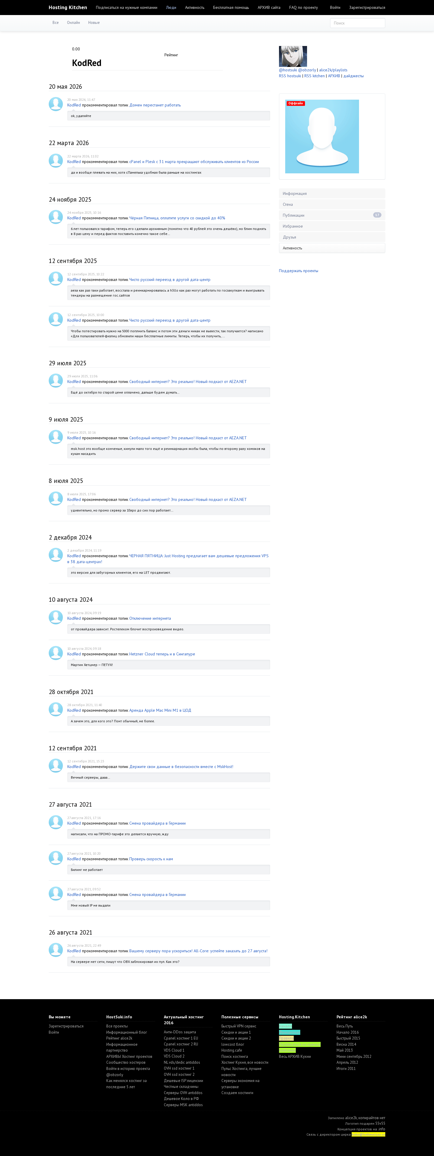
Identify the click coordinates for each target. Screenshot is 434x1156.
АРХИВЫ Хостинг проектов (129, 1056)
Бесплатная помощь (231, 7)
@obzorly (307, 70)
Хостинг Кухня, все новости (244, 1062)
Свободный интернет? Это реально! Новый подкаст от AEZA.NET (188, 381)
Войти (335, 7)
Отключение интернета (150, 618)
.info (381, 1129)
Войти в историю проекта (128, 1068)
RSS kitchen (314, 75)
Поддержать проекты (298, 270)
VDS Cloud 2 (174, 1056)
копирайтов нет (371, 1117)
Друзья (289, 237)
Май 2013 (345, 1050)
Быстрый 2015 (348, 1038)
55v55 (380, 1123)
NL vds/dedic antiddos (182, 1062)
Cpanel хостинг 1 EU (181, 1038)
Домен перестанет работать (155, 105)
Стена (288, 204)
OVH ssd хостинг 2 (179, 1074)
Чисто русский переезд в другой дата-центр (170, 279)
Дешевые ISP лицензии (183, 1080)
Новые (94, 22)
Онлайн (73, 22)
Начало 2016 (348, 1032)
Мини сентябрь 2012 (354, 1056)
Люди (171, 7)
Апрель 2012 (347, 1062)
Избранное (293, 226)
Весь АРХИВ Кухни (295, 1056)
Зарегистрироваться (367, 7)
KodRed (74, 105)
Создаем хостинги (237, 1092)
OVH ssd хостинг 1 (179, 1068)
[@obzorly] (293, 56)
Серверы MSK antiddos (183, 1104)
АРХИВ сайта (269, 7)
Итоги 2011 (346, 1068)
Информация (295, 193)
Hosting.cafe (231, 1050)
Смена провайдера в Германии (157, 823)
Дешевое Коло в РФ (181, 1098)
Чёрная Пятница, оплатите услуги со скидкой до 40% (177, 218)
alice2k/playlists (333, 70)
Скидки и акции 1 (236, 1032)
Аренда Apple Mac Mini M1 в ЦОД (160, 710)
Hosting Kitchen (68, 7)
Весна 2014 (346, 1044)
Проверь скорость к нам (151, 858)
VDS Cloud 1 (174, 1050)
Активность (194, 7)
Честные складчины (181, 1086)
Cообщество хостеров (126, 1062)
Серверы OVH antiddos (183, 1092)
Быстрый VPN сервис (238, 1026)
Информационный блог (126, 1032)
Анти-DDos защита (180, 1032)
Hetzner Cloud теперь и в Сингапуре (162, 654)
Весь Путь (345, 1026)
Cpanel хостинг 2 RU (181, 1044)
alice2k (351, 1117)
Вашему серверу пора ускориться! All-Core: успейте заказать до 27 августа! (198, 950)
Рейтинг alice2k (119, 1038)
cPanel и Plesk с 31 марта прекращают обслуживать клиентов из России (194, 161)
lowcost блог (232, 1044)
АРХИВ (334, 75)
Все (56, 22)
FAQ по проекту (303, 7)
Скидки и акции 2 (236, 1038)
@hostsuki (288, 70)
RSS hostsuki (290, 75)
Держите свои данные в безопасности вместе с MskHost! (181, 766)
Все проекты (117, 1026)
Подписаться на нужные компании (126, 7)
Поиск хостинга (234, 1056)
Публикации (331, 215)
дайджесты (353, 75)
